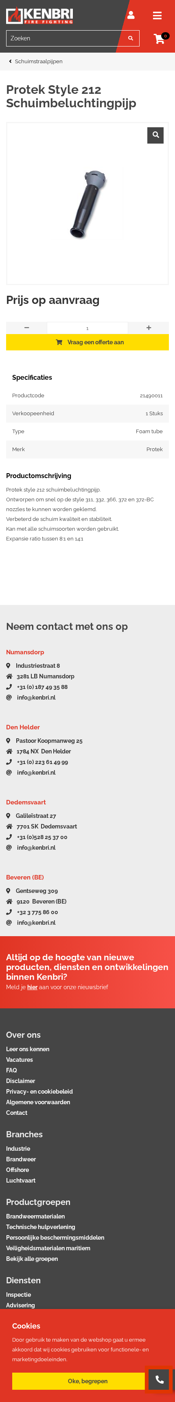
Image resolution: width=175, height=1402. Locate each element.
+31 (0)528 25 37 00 (42, 837)
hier (32, 987)
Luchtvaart (20, 1180)
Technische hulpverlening (40, 1227)
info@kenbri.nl (35, 697)
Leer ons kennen (27, 1049)
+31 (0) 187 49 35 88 (42, 687)
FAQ (11, 1070)
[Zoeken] (131, 38)
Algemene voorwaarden (38, 1102)
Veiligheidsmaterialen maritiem (48, 1248)
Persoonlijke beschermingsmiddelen (55, 1237)
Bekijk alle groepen (32, 1259)
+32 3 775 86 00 (37, 912)
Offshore (17, 1170)
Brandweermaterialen (35, 1216)
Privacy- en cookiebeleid (39, 1091)
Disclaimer (20, 1081)
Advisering (20, 1305)
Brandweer (21, 1159)
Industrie (18, 1148)
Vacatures (19, 1059)
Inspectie (18, 1294)
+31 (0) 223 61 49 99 (42, 762)
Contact (16, 1113)
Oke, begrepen (87, 1381)
